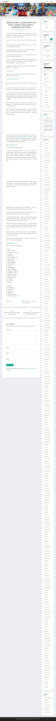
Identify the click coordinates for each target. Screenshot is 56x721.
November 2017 (47, 378)
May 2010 (46, 597)
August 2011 (46, 560)
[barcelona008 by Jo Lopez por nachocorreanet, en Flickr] (12, 243)
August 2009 (46, 619)
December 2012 (47, 522)
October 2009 (46, 614)
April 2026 (46, 148)
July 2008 (46, 650)
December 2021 (47, 269)
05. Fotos (46, 90)
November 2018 (47, 352)
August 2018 (46, 359)
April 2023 (46, 230)
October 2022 (46, 245)
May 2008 (46, 655)
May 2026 (46, 145)
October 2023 (46, 216)
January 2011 (46, 577)
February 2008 (46, 662)
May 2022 (46, 257)
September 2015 (47, 441)
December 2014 (47, 463)
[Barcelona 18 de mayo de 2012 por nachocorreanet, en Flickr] (13, 79)
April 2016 (46, 424)
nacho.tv (5, 1)
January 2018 (46, 374)
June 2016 (46, 420)
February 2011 (46, 575)
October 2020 (46, 296)
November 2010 (47, 582)
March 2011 (46, 573)
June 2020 (46, 306)
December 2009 (47, 609)
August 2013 (46, 502)
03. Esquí (45, 85)
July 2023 (46, 223)
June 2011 (46, 565)
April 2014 (46, 483)
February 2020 (46, 315)
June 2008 (46, 653)
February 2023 (46, 235)
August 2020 (46, 301)
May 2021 (46, 279)
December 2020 (47, 291)
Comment (8, 329)
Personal (51, 1)
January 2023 (46, 238)
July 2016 (46, 417)
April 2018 (46, 369)
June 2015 (46, 449)
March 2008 (46, 660)
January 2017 (46, 403)
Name (7, 347)
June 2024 (46, 196)
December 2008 (47, 638)
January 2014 (46, 490)
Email (7, 353)
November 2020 (47, 293)
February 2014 (46, 488)
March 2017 (46, 398)
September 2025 (47, 160)
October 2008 (46, 643)
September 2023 (47, 218)
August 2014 (46, 473)
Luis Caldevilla (47, 707)
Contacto (46, 1)
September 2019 (47, 327)
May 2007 (46, 684)
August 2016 (46, 415)
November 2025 (47, 155)
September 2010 (47, 587)
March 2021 (46, 284)
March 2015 (46, 456)
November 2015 (47, 437)
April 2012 (46, 541)
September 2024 (47, 189)
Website (8, 359)
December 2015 (47, 434)
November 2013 (47, 495)
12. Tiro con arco (47, 107)
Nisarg (38, 718)
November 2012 (47, 524)
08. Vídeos (46, 97)
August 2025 (46, 162)
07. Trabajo (46, 95)
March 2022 (46, 262)
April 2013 (46, 512)
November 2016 (47, 408)
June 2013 (46, 507)
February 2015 (46, 458)
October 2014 (46, 468)
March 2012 (46, 543)
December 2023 (47, 211)
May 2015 (46, 451)
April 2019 (46, 340)
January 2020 (46, 318)
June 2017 (46, 390)
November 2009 (47, 611)
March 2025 (46, 174)
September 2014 (47, 471)
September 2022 (47, 247)
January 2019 (46, 347)
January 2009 (46, 636)
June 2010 (46, 594)
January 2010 (46, 607)
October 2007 (46, 672)
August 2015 (46, 444)
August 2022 (46, 250)
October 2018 (46, 354)
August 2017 (46, 386)
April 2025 (46, 172)
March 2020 (46, 313)
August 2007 (46, 677)
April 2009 (46, 628)
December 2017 (47, 376)
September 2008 (47, 645)
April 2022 (46, 259)
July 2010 (46, 592)
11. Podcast (46, 104)
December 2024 (47, 182)
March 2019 (46, 342)
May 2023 (46, 228)
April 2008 (46, 658)
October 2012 (46, 526)
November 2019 (47, 323)
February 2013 (46, 517)
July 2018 (46, 361)
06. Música (10, 301)
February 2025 (46, 177)
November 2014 (47, 466)
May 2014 (46, 480)
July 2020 (46, 303)
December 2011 (47, 551)
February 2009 (46, 633)
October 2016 (46, 410)
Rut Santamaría (47, 712)
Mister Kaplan (47, 709)
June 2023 (46, 225)
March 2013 (46, 514)
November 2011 (47, 553)
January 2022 (46, 267)
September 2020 (47, 298)
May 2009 (46, 626)
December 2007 (47, 667)
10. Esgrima (46, 102)
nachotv (22, 29)
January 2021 (46, 289)
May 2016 (46, 422)
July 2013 (46, 505)
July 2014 (46, 475)
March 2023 (46, 233)
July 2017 (46, 388)
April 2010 (46, 599)
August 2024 (46, 191)
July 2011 (46, 563)
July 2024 (46, 194)
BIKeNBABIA (46, 700)
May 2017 (46, 393)
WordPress (30, 718)
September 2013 (47, 500)
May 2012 (46, 539)
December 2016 (47, 405)
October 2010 (46, 585)
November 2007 (47, 670)
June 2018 (46, 364)
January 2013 (46, 519)
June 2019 (46, 335)
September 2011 (47, 558)
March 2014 (46, 485)
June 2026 (46, 143)
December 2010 (47, 580)
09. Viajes (46, 100)
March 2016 (46, 427)
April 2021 (46, 281)
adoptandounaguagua (48, 697)
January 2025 (46, 179)
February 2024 (46, 206)
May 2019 (46, 337)
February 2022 (46, 264)
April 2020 (46, 310)
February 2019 (46, 344)
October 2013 (46, 497)
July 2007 (46, 679)
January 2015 (46, 461)
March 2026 (46, 150)
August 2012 (46, 531)
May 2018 (46, 366)
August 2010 (46, 590)
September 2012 (47, 529)
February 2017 (46, 400)
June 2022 (46, 255)
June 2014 (46, 478)
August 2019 (46, 330)
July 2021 (46, 276)
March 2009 (46, 631)
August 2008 (46, 648)
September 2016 (47, 412)
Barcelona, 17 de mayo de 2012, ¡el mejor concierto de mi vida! (11, 312)
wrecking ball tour (26, 303)
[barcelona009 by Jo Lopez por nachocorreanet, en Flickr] (12, 145)
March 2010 (46, 602)
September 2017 (47, 383)
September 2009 (47, 616)
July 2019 (46, 332)
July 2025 (46, 165)
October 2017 (46, 381)
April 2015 (46, 454)
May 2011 (46, 568)
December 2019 (47, 320)
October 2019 (46, 325)
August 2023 (46, 221)
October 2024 (46, 187)
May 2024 (46, 199)
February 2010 (46, 604)
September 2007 (47, 675)
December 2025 (47, 153)
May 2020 (46, 308)
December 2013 (47, 492)
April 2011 (46, 570)
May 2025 (46, 170)
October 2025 (46, 157)
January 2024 (46, 208)
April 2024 (46, 201)
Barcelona (26, 301)
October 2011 (46, 556)
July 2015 (46, 446)
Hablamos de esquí (47, 705)
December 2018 (47, 349)
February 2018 (46, 371)
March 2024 (46, 204)
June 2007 (46, 682)
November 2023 (47, 213)
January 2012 (46, 548)
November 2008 (47, 641)
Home (42, 1)
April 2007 (46, 687)
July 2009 (46, 621)
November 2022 (47, 242)
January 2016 (46, 432)
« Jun (44, 133)
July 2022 (46, 252)
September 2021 (47, 274)
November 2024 (47, 184)
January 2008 (46, 665)
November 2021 (47, 272)
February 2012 (46, 546)
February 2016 (46, 429)
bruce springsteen (32, 301)
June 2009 (46, 624)
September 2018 (47, 357)
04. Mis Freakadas (47, 87)
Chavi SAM (46, 702)
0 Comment (27, 29)
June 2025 (46, 167)
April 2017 (46, 395)
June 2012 (46, 536)
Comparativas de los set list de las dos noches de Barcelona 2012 (31, 312)
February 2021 (46, 286)
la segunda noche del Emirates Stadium (23, 136)
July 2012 (46, 534)
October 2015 (46, 439)
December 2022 (47, 240)
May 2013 (46, 509)
